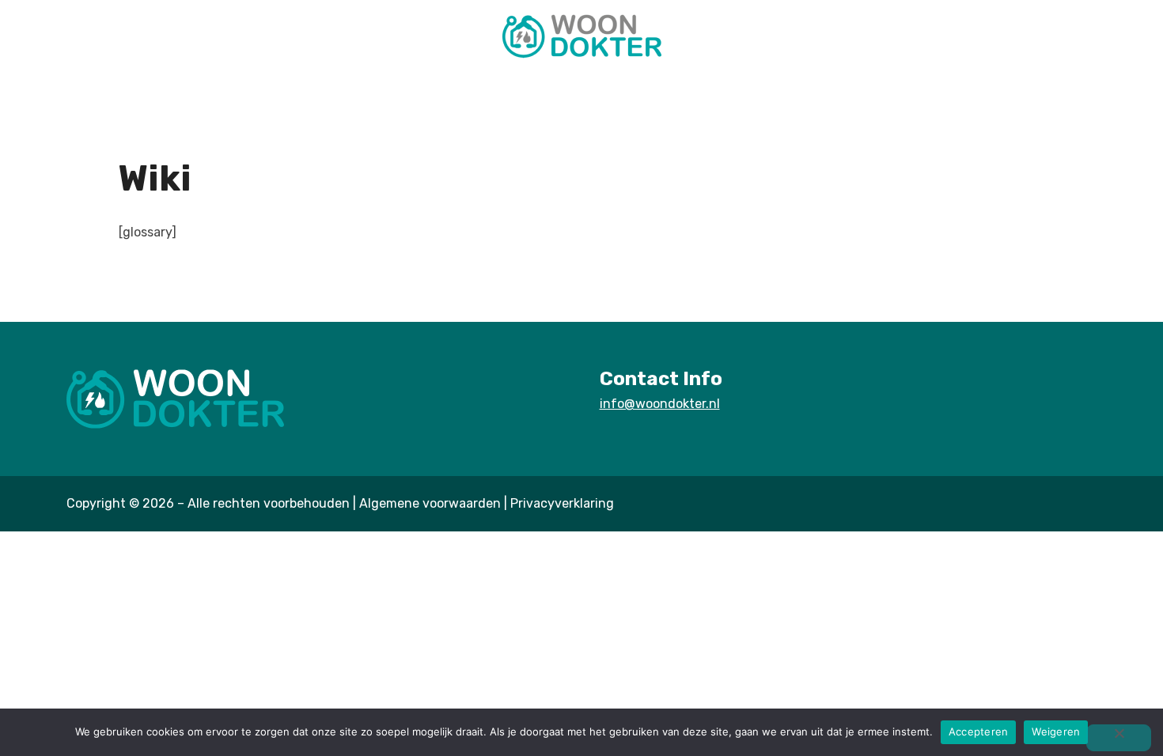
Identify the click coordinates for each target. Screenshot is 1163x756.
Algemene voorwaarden (430, 503)
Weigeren (1056, 731)
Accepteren (979, 731)
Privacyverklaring (562, 503)
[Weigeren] (1118, 737)
